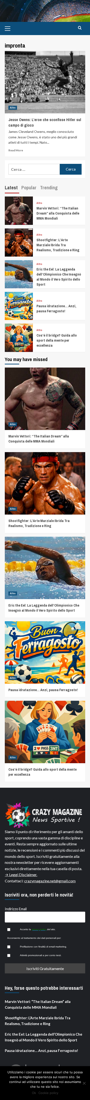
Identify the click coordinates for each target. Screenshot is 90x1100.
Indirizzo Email (16, 909)
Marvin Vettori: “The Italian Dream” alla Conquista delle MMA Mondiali (57, 213)
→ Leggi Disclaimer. (21, 874)
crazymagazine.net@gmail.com (50, 881)
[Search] (80, 28)
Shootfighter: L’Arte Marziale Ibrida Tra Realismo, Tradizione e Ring (57, 244)
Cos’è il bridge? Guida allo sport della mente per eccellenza (56, 340)
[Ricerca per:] (34, 169)
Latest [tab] (11, 187)
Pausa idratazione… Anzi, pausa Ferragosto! (56, 308)
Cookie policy (48, 1093)
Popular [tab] (28, 187)
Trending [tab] (49, 187)
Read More (15, 150)
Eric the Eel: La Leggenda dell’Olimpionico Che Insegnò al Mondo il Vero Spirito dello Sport (58, 277)
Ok (34, 1093)
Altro (13, 107)
